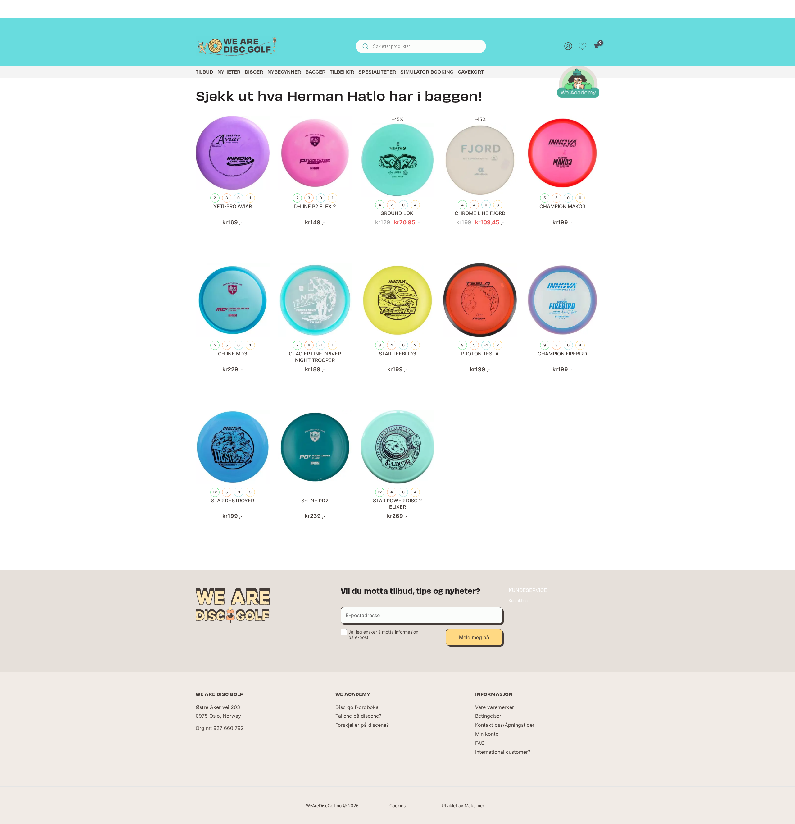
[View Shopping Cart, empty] (596, 46)
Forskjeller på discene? (362, 725)
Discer (254, 72)
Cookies (397, 805)
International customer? (502, 752)
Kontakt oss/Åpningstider (504, 725)
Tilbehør (342, 72)
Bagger (315, 72)
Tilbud (204, 72)
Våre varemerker (494, 707)
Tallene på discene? (358, 716)
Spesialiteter (377, 72)
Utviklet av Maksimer (463, 805)
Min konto (487, 734)
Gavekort (471, 72)
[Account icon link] (568, 46)
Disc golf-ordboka (357, 707)
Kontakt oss (519, 600)
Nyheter (228, 72)
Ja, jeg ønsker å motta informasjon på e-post (383, 634)
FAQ (479, 743)
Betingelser (488, 716)
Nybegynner (284, 72)
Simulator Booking (426, 72)
